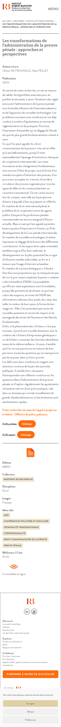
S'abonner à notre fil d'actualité (31, 674)
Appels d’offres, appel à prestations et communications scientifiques (25, 664)
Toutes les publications (39, 21)
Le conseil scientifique (12, 624)
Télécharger (27, 423)
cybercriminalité (14, 533)
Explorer (18, 21)
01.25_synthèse (9, 423)
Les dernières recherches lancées (16, 633)
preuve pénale (12, 545)
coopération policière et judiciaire (26, 521)
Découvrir (8, 621)
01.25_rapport (8, 434)
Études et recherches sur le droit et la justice (22, 7)
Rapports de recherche (18, 479)
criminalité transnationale (21, 527)
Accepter (31, 703)
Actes (5, 644)
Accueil (6, 21)
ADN (6, 515)
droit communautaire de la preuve (25, 539)
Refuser (30, 711)
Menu (53, 9)
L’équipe (6, 627)
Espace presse (8, 630)
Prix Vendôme (8, 659)
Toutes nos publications (12, 641)
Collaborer (8, 653)
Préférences (30, 720)
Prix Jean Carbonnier (11, 656)
